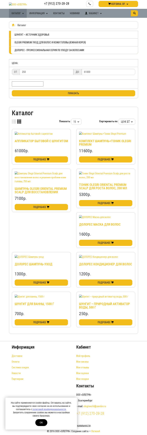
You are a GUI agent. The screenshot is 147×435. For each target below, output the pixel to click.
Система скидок (20, 367)
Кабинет (93, 13)
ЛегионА (95, 431)
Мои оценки (82, 373)
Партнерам (17, 378)
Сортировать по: (108, 121)
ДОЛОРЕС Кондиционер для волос (105, 264)
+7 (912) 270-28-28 (56, 3)
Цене (124, 121)
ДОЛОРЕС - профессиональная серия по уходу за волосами (49, 50)
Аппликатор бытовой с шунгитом (41, 141)
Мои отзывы (82, 367)
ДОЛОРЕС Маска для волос (100, 224)
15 (75, 121)
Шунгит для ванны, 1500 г (34, 304)
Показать (73, 93)
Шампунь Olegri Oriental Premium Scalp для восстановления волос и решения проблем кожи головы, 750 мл (41, 194)
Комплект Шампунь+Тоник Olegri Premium (105, 142)
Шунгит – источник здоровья (32, 34)
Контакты (59, 13)
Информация (37, 13)
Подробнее (40, 159)
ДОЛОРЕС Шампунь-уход (33, 264)
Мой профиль (83, 355)
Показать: (65, 121)
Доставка (17, 355)
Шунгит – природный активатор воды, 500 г (104, 305)
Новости (16, 373)
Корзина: (118, 4)
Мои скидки (82, 378)
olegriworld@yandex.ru (95, 406)
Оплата (15, 361)
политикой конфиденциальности (49, 409)
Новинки (75, 13)
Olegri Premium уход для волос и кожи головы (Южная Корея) (50, 42)
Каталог (16, 13)
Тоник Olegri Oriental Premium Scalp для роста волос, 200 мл (103, 186)
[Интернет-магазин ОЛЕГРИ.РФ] (13, 25)
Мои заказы (82, 361)
